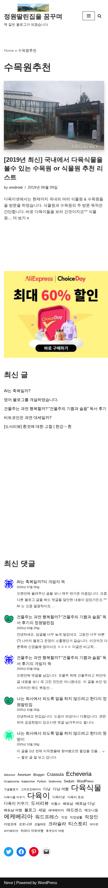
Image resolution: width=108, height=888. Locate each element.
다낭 (47, 789)
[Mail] (46, 851)
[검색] (99, 16)
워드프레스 (47, 816)
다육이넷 (58, 797)
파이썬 (94, 824)
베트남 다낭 (85, 804)
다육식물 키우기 (14, 797)
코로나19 (25, 824)
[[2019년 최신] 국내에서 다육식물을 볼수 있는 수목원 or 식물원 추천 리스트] (54, 115)
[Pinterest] (34, 851)
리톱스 (56, 803)
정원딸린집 (44, 622)
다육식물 (86, 788)
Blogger (39, 774)
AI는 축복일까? (17, 390)
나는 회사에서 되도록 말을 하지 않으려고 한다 (57, 698)
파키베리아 (11, 830)
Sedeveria (54, 781)
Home (9, 50)
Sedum (69, 781)
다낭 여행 (61, 789)
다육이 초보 (75, 797)
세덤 (42, 810)
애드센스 (74, 810)
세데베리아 (56, 810)
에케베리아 (18, 816)
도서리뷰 (40, 803)
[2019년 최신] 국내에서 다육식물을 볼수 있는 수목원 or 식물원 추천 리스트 (53, 168)
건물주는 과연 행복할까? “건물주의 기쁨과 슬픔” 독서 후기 (55, 408)
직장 (64, 817)
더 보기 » (21, 218)
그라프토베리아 (31, 789)
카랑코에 (10, 824)
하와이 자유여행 (32, 830)
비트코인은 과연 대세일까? (27, 417)
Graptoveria (11, 781)
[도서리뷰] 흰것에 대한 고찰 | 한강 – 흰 (38, 426)
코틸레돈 (40, 824)
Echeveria (78, 774)
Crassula (55, 774)
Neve (8, 882)
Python (41, 781)
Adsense (9, 774)
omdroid (16, 187)
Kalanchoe (28, 781)
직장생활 (76, 817)
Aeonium (24, 775)
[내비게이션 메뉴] (89, 15)
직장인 (91, 816)
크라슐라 (57, 823)
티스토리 (77, 823)
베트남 (68, 804)
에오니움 (91, 810)
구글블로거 (11, 789)
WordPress (85, 781)
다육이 (38, 795)
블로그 (30, 810)
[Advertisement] (54, 494)
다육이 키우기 (16, 803)
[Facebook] (21, 851)
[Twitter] (8, 851)
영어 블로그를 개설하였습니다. (31, 399)
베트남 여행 (13, 810)
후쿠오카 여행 (55, 830)
